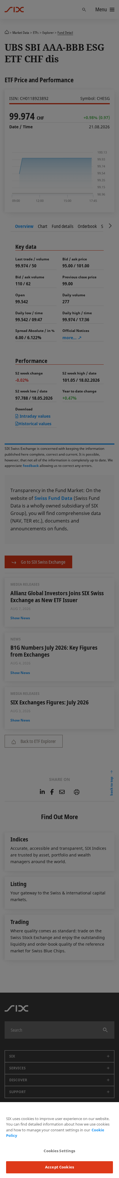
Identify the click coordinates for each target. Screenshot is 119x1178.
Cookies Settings (59, 1150)
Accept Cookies (59, 1167)
